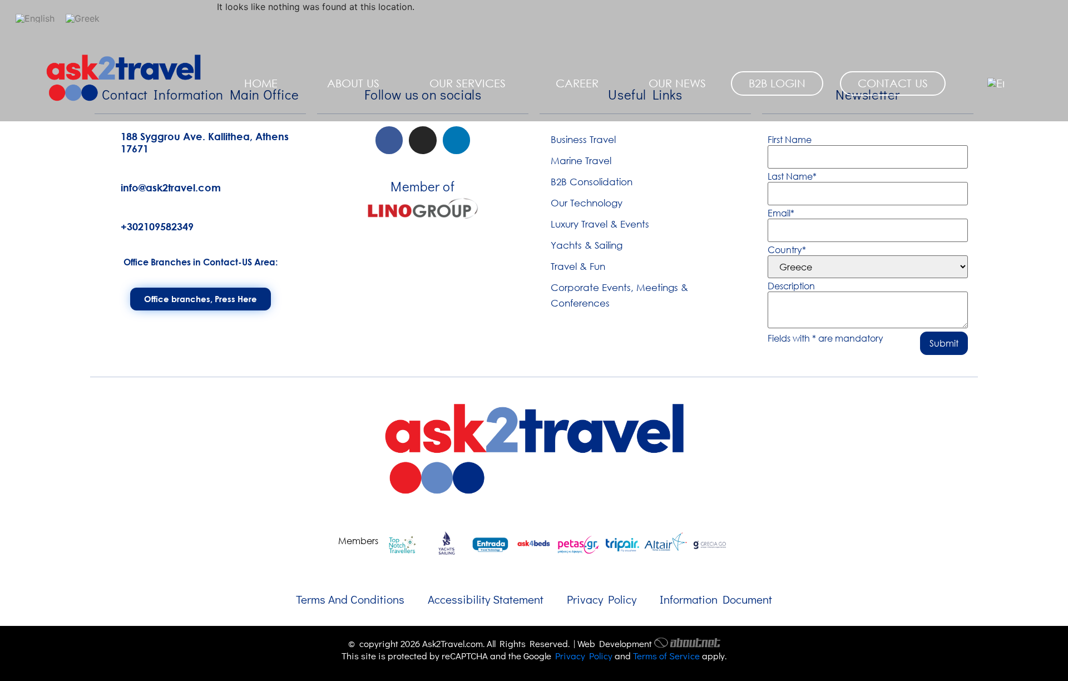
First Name (790, 139)
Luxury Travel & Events (600, 224)
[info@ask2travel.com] (103, 185)
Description (791, 286)
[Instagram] (423, 140)
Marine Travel (581, 160)
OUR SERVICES (467, 83)
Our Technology (586, 203)
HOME (261, 83)
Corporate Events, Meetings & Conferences (619, 295)
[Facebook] (389, 140)
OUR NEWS (677, 83)
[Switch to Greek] (82, 18)
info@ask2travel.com (171, 187)
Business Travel (583, 139)
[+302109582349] (103, 224)
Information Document (716, 599)
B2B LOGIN (777, 83)
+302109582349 (157, 226)
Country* (787, 249)
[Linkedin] (457, 140)
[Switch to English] (35, 18)
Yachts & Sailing (586, 245)
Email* (781, 213)
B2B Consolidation (591, 181)
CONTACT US (893, 83)
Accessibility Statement (485, 599)
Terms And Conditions (350, 599)
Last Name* (792, 176)
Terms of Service (666, 655)
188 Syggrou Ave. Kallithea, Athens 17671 (205, 142)
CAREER (577, 83)
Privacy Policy (601, 599)
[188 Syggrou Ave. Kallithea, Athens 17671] (103, 140)
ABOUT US (353, 83)
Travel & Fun (578, 266)
